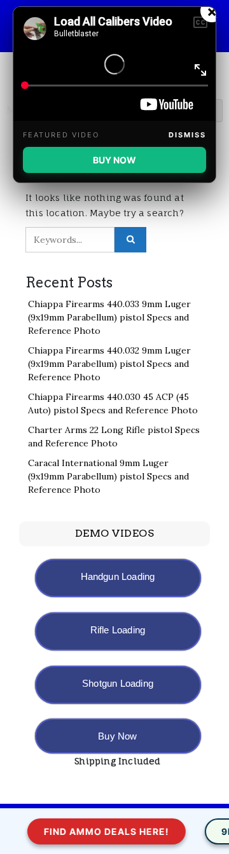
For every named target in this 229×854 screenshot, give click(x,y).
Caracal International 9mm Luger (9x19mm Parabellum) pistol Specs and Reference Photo (108, 476)
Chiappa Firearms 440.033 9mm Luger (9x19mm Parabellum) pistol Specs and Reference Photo (109, 317)
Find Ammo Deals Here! (104, 831)
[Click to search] (130, 239)
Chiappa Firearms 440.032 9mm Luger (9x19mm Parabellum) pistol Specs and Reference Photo (109, 364)
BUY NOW (114, 160)
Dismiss (187, 134)
